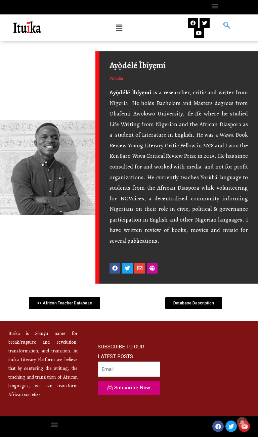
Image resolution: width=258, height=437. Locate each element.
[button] (214, 5)
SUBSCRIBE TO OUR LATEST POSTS (121, 351)
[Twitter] (205, 23)
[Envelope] (139, 268)
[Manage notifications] (242, 422)
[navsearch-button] (226, 26)
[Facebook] (193, 23)
